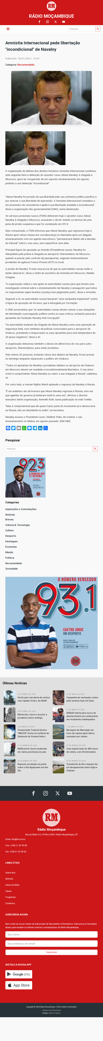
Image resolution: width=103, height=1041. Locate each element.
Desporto (10, 535)
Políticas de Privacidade (51, 1010)
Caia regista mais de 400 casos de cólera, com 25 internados (82, 750)
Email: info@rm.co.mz (15, 839)
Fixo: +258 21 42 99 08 (16, 845)
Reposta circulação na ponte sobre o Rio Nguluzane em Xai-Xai (33, 767)
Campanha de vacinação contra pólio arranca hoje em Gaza (82, 699)
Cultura (9, 530)
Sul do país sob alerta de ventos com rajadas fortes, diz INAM (34, 699)
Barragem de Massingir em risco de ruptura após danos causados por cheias (80, 733)
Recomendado (25, 64)
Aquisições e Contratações (20, 509)
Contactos (10, 903)
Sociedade (11, 568)
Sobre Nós (10, 872)
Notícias (10, 514)
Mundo (9, 552)
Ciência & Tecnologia (17, 525)
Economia (11, 546)
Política (9, 557)
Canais (8, 891)
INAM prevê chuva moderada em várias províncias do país (32, 750)
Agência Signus (54, 1013)
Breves (9, 519)
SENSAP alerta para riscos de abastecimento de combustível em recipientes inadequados (82, 716)
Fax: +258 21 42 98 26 (15, 851)
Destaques (11, 541)
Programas (10, 897)
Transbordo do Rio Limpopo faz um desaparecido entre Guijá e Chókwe (82, 767)
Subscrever (51, 952)
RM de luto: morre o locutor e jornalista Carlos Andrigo (32, 716)
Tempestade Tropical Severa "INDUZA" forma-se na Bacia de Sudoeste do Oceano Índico (33, 733)
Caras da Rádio (12, 885)
